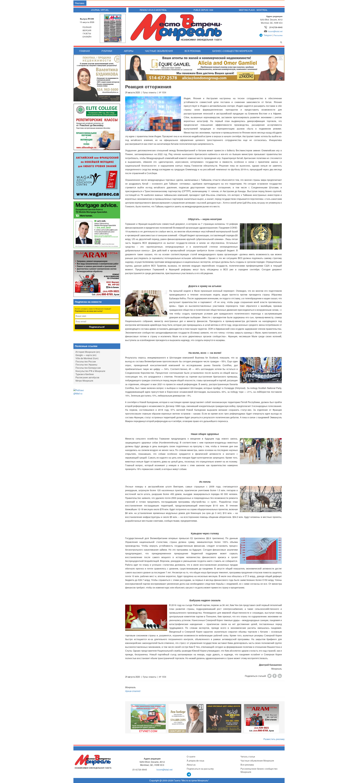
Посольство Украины (86, 364)
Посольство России (86, 361)
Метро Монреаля (84, 380)
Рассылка (278, 35)
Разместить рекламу (274, 739)
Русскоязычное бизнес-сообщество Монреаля (259, 770)
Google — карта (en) (86, 355)
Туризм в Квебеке (85, 374)
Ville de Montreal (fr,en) (87, 358)
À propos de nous (195, 760)
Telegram (268, 35)
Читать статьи (248, 756)
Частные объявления (159, 51)
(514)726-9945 (275, 27)
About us (191, 764)
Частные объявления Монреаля (257, 760)
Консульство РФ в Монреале (90, 371)
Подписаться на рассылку (200, 768)
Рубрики (107, 51)
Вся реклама (193, 51)
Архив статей (132, 691)
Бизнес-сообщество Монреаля (232, 51)
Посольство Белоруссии (88, 367)
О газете (191, 756)
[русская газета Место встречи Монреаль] (93, 761)
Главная (84, 51)
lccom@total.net (275, 31)
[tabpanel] (148, 718)
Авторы (128, 51)
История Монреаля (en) (88, 351)
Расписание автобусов (87, 377)
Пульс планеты (149, 92)
